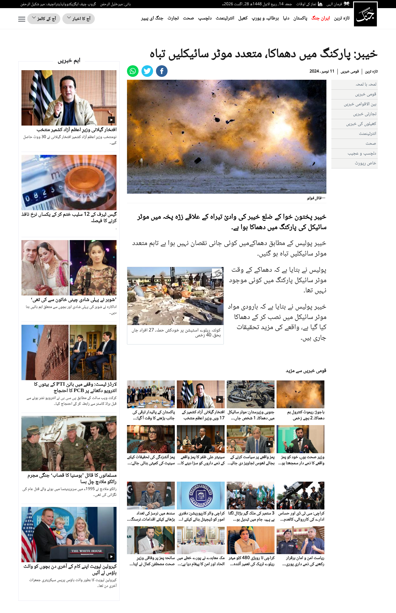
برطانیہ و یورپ (265, 18)
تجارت (173, 18)
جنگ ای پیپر (152, 18)
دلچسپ (205, 18)
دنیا (286, 18)
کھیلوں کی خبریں (361, 124)
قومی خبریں (350, 71)
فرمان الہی (334, 4)
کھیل (243, 18)
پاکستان (300, 18)
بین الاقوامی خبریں (360, 104)
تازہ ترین (342, 18)
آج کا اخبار (80, 19)
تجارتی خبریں (364, 114)
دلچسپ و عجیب (362, 153)
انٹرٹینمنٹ (225, 18)
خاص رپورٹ (365, 163)
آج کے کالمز (46, 19)
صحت (188, 18)
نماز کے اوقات (306, 4)
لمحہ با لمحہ (365, 84)
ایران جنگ (320, 18)
